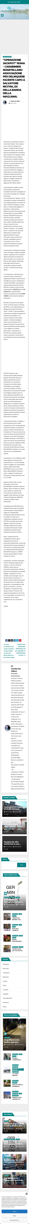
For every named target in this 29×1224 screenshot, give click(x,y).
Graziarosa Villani (15, 101)
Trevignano (6, 972)
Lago (20, 924)
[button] (26, 1193)
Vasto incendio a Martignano (17, 1085)
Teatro (17, 897)
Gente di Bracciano (16, 733)
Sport (9, 1157)
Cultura (13, 897)
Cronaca (15, 1082)
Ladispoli (5, 994)
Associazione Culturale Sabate (17, 766)
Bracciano (7, 897)
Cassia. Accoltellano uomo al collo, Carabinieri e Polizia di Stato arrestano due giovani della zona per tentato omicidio (9, 651)
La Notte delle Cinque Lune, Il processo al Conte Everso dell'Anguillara (17, 751)
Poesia (14, 1056)
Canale (5, 981)
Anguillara (6, 964)
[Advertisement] (14, 39)
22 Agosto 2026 (10, 1128)
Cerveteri (5, 989)
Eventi (14, 937)
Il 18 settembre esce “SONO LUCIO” (13, 825)
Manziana (6, 977)
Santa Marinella (7, 998)
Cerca (4, 859)
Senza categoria (7, 56)
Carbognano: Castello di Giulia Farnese (14, 808)
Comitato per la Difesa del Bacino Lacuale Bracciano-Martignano (17, 774)
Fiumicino (6, 1002)
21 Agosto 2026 (10, 904)
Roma (4, 1006)
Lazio (14, 926)
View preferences (14, 1220)
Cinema (20, 935)
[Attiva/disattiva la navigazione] (26, 15)
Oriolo (4, 985)
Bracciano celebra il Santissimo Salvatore (15, 931)
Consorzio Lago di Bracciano (17, 1069)
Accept (14, 1211)
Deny (14, 1215)
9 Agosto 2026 (10, 1044)
